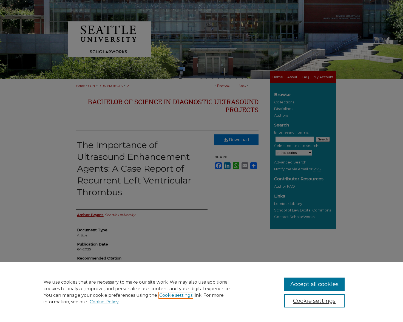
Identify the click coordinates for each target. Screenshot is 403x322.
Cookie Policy (104, 301)
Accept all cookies (314, 284)
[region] (201, 292)
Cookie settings (175, 295)
